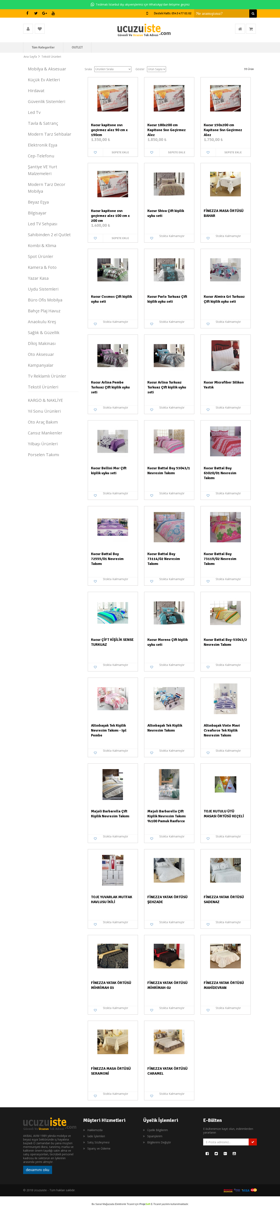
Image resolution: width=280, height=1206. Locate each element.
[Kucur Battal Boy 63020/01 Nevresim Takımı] (225, 441)
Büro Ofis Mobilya (45, 300)
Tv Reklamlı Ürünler (47, 376)
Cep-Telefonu (41, 156)
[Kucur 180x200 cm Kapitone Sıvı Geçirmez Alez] (169, 97)
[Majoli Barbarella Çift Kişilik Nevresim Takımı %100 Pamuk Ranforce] (169, 784)
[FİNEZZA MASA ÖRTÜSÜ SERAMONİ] (113, 1041)
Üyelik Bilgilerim (157, 1130)
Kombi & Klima (42, 245)
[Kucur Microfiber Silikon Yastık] (225, 355)
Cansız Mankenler (45, 433)
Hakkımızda (94, 1130)
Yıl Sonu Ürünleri (44, 411)
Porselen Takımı (43, 454)
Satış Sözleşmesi (98, 1142)
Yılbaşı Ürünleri (43, 444)
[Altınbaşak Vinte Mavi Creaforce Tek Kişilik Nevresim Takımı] (225, 698)
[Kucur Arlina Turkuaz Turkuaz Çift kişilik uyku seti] (169, 355)
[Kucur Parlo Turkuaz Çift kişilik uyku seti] (169, 269)
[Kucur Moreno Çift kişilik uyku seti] (169, 612)
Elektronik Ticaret (124, 1204)
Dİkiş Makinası (42, 343)
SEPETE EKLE (120, 152)
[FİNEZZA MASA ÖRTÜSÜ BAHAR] (225, 183)
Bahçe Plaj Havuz (44, 311)
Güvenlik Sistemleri (46, 101)
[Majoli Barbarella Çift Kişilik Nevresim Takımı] (113, 784)
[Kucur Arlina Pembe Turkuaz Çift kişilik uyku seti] (113, 355)
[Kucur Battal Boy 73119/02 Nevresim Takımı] (225, 526)
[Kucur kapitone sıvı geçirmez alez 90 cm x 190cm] (113, 97)
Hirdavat (36, 90)
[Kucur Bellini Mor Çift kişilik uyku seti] (113, 441)
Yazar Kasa (38, 278)
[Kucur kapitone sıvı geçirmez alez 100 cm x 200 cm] (113, 183)
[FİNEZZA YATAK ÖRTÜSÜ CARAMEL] (169, 1041)
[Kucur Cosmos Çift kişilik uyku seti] (113, 269)
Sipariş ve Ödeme (98, 1148)
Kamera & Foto (42, 267)
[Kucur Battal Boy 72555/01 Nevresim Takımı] (113, 526)
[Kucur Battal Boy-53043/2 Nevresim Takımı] (225, 612)
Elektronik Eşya (42, 145)
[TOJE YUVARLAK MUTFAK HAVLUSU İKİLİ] (113, 869)
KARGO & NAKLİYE (45, 400)
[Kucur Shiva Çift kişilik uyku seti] (169, 183)
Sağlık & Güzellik (43, 332)
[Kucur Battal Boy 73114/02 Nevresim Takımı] (169, 526)
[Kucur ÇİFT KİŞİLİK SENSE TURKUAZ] (113, 612)
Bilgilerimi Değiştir (159, 1142)
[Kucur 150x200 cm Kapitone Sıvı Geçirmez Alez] (225, 97)
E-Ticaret (156, 1204)
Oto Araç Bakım (43, 422)
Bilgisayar (37, 213)
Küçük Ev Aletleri (44, 79)
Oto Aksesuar (41, 354)
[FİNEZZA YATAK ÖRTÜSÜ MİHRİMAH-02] (169, 955)
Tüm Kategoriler (43, 47)
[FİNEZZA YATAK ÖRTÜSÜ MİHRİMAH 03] (113, 955)
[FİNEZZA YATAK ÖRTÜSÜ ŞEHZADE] (169, 869)
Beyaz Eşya (38, 202)
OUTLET (77, 47)
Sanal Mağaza (103, 1204)
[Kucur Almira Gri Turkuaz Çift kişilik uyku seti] (225, 269)
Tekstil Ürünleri (43, 387)
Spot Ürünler (40, 256)
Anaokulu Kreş (42, 321)
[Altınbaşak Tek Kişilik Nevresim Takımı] (169, 698)
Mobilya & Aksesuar (47, 69)
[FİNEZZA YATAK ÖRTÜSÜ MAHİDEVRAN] (225, 955)
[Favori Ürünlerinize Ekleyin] (95, 152)
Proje (144, 1204)
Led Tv (34, 112)
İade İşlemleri (96, 1136)
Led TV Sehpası (42, 224)
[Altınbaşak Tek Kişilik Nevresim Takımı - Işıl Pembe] (113, 698)
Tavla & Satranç (43, 123)
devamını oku (37, 1169)
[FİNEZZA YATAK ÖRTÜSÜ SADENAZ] (225, 869)
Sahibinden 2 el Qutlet (49, 234)
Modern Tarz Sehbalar (49, 134)
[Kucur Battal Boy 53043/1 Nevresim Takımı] (169, 441)
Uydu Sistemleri (43, 289)
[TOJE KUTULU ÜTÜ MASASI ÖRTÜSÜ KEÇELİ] (225, 784)
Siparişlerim (154, 1136)
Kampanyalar (40, 365)
